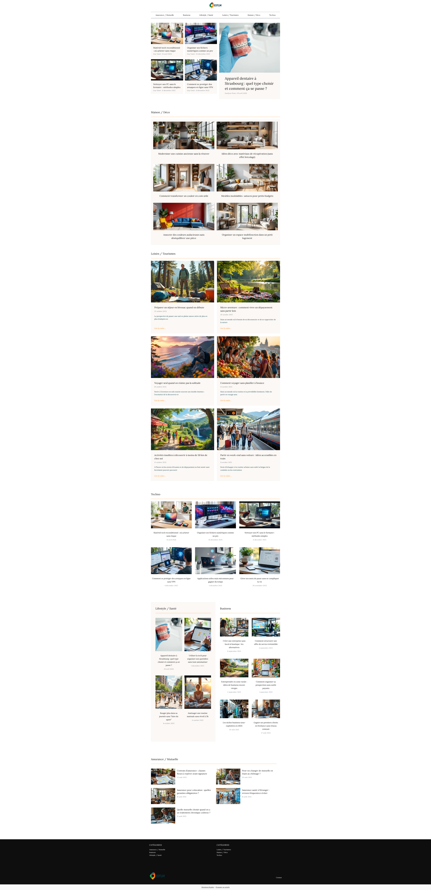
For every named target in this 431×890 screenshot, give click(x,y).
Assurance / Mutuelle (165, 15)
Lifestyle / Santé (206, 15)
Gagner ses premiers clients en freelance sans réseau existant (266, 725)
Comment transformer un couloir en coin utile (183, 195)
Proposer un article (223, 887)
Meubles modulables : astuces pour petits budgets (247, 195)
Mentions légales (207, 887)
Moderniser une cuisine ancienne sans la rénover (183, 153)
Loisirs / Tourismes (230, 15)
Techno (272, 15)
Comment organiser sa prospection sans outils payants (266, 684)
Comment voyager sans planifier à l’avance (242, 383)
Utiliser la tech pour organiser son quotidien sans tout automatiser (197, 658)
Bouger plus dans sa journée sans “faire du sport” (168, 716)
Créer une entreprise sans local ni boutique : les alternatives (234, 644)
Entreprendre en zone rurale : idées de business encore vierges (234, 684)
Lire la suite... (160, 328)
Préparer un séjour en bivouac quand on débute (179, 307)
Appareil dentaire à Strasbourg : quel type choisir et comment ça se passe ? (249, 83)
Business (186, 15)
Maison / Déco (254, 15)
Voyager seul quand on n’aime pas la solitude (177, 383)
